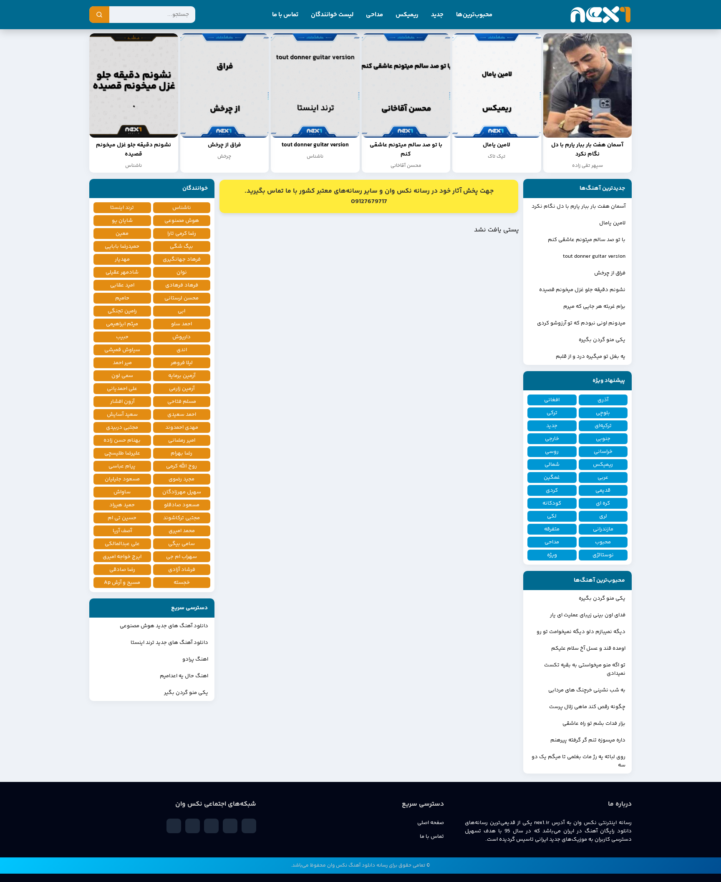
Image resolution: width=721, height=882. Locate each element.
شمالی (552, 464)
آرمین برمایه (181, 376)
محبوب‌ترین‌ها (474, 15)
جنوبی (603, 439)
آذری (602, 400)
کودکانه (551, 503)
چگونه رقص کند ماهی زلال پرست (587, 707)
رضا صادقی (122, 569)
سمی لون (122, 376)
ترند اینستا (122, 208)
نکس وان (337, 865)
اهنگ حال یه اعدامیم (184, 676)
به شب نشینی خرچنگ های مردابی (586, 690)
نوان (181, 272)
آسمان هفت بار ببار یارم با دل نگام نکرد (578, 206)
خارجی (552, 439)
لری (603, 516)
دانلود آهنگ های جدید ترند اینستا (169, 642)
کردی (552, 490)
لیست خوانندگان (332, 15)
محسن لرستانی (181, 298)
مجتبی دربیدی (122, 427)
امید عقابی (122, 285)
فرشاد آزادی (181, 569)
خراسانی (603, 451)
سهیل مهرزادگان (181, 492)
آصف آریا (122, 531)
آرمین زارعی (181, 388)
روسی (552, 451)
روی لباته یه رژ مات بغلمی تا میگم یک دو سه (578, 761)
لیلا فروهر (182, 363)
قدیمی (602, 490)
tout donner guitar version (594, 256)
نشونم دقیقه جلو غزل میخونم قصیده (582, 290)
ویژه (552, 555)
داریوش (181, 337)
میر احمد (122, 363)
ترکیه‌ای (603, 426)
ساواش (122, 492)
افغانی (552, 400)
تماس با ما (285, 15)
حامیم (122, 298)
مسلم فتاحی (181, 401)
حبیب (122, 337)
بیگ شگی (181, 246)
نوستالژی (603, 555)
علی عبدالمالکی (122, 544)
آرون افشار (122, 401)
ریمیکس (407, 15)
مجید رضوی (181, 479)
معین (122, 233)
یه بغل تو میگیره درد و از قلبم (590, 356)
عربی (602, 477)
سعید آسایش (122, 414)
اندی (181, 350)
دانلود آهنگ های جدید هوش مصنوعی (164, 626)
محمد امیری (182, 531)
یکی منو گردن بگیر (186, 693)
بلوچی (603, 413)
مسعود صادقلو (181, 505)
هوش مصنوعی (181, 220)
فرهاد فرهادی (181, 285)
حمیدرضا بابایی (122, 246)
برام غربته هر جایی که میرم (594, 306)
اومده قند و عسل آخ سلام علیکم (588, 648)
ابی (181, 311)
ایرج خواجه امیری (122, 557)
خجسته (182, 582)
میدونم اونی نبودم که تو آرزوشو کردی (581, 323)
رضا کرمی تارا (181, 233)
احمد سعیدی (181, 414)
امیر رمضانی (181, 440)
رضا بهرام (181, 453)
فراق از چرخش (609, 273)
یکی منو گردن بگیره (602, 340)
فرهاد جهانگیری (182, 259)
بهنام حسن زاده (122, 440)
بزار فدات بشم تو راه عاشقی (593, 723)
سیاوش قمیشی (122, 350)
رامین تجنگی (122, 311)
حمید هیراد (122, 505)
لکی (552, 516)
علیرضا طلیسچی (122, 453)
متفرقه (552, 529)
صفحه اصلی (430, 823)
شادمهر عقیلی (122, 272)
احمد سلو (181, 324)
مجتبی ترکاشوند (181, 518)
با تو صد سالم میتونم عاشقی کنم (586, 240)
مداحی (374, 15)
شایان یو (122, 220)
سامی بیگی (181, 544)
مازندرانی (603, 529)
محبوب (603, 542)
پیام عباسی (122, 466)
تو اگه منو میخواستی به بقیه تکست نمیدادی (584, 669)
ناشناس (181, 208)
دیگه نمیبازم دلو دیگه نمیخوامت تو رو (581, 632)
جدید (437, 15)
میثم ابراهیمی (122, 324)
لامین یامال (612, 223)
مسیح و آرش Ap (122, 582)
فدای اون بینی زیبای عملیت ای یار (587, 615)
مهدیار (122, 259)
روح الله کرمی (181, 466)
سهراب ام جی (181, 557)
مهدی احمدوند (181, 427)
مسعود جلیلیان (122, 479)
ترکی (552, 413)
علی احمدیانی (122, 388)
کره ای (603, 503)
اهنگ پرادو (195, 659)
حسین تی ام (122, 518)
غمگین (552, 477)
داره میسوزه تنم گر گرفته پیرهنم (587, 740)
